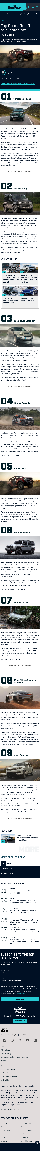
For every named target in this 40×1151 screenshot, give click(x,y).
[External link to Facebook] (5, 1040)
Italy (4, 1137)
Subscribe (20, 999)
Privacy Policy (6, 1050)
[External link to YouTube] (28, 1040)
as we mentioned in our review (15, 378)
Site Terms (7, 1066)
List (16, 14)
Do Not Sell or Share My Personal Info (14, 1057)
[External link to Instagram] (12, 1040)
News (9, 863)
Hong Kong (7, 1130)
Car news (10, 14)
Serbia (25, 1127)
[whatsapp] (14, 78)
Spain (25, 1134)
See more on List (7, 873)
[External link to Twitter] (20, 1040)
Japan (5, 1141)
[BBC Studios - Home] (5, 1030)
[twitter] (10, 78)
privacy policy (20, 994)
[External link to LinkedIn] (35, 1040)
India (5, 1134)
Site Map (6, 1080)
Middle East (27, 1141)
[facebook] (7, 78)
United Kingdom (12, 1035)
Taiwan (25, 1137)
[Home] (18, 7)
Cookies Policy (6, 1054)
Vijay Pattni (11, 73)
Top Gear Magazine (10, 1076)
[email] (18, 78)
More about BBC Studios (11, 1109)
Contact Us (5, 1046)
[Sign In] (28, 7)
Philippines (27, 1123)
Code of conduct (9, 1069)
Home (3, 14)
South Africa (27, 1130)
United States (24, 1035)
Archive (3, 1061)
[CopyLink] (3, 78)
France (5, 1123)
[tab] (3, 863)
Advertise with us (9, 1073)
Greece (5, 1127)
